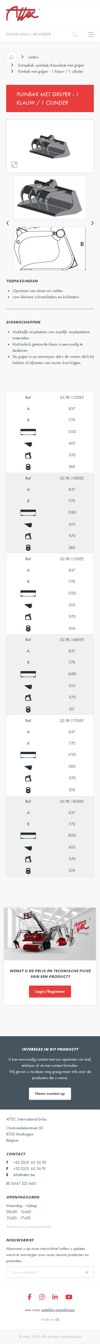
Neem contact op (50, 1093)
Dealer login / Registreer (28, 34)
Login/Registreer (50, 991)
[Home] (11, 57)
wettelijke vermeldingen (58, 1309)
